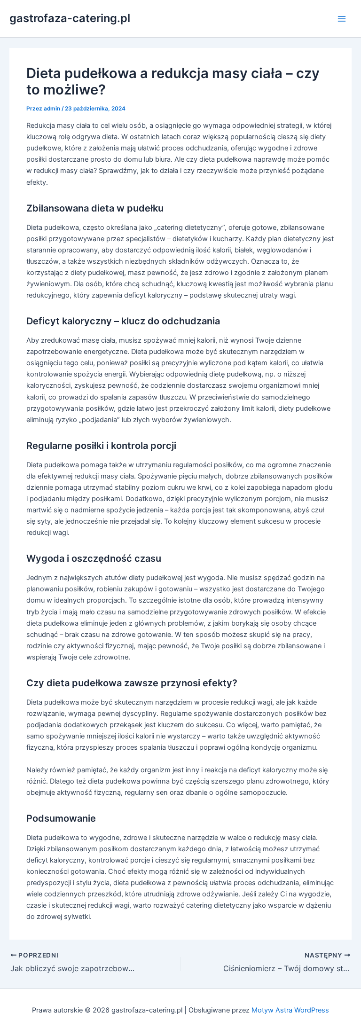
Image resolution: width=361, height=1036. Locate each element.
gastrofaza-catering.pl (69, 18)
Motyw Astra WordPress (290, 1010)
